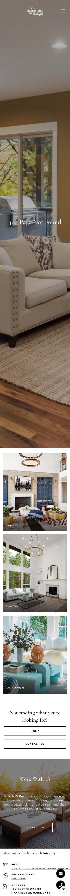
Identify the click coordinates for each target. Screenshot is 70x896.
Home (35, 731)
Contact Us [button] (35, 743)
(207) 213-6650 (18, 878)
